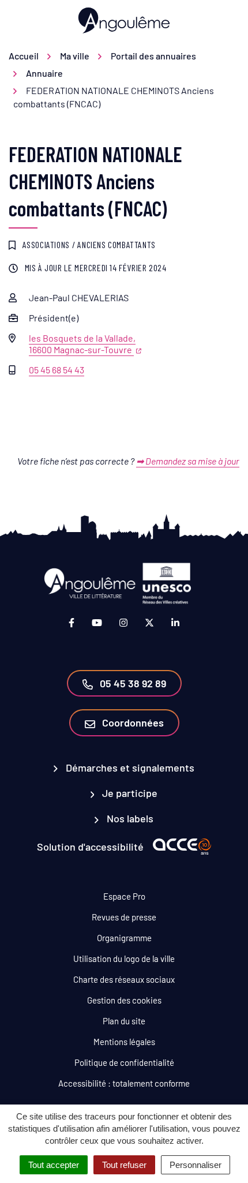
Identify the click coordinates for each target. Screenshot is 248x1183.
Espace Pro (124, 896)
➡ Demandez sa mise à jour (187, 460)
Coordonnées (132, 722)
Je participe (128, 793)
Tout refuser (124, 1165)
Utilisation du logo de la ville (124, 958)
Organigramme (124, 938)
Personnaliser (195, 1165)
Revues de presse (124, 917)
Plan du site (124, 1021)
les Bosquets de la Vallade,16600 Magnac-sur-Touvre (82, 343)
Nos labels (128, 818)
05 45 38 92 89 (131, 683)
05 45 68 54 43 (56, 369)
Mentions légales (124, 1041)
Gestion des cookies (124, 1000)
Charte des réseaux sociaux (124, 979)
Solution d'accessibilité (90, 846)
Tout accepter (53, 1165)
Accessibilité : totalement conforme (124, 1083)
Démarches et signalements (128, 767)
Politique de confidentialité (124, 1062)
